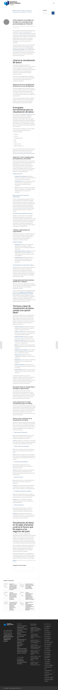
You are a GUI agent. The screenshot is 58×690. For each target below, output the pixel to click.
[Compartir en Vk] (28, 569)
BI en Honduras (47, 646)
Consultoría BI (20, 659)
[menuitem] (50, 3)
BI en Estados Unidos (48, 642)
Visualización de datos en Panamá (27, 26)
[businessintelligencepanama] (12, 3)
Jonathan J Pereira (16, 27)
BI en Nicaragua (48, 650)
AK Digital (17, 556)
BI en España (47, 640)
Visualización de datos (21, 560)
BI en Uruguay (47, 659)
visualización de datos (24, 33)
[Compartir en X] (17, 569)
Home (18, 647)
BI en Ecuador (47, 636)
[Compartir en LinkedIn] (22, 569)
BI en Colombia (47, 632)
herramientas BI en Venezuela (48, 675)
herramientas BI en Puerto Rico (48, 671)
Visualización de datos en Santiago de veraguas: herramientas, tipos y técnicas (35, 663)
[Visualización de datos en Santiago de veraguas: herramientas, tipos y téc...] (57, 345)
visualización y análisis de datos (49, 680)
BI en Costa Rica (48, 634)
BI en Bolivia (47, 628)
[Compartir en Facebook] (14, 569)
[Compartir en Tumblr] (25, 569)
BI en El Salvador (48, 638)
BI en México (47, 648)
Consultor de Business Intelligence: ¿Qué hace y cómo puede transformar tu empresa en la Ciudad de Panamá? (36, 646)
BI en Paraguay (47, 654)
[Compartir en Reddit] (31, 569)
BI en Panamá (47, 652)
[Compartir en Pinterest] (20, 569)
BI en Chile (47, 630)
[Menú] (53, 3)
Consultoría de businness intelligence (49, 664)
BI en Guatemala (48, 644)
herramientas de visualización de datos (26, 153)
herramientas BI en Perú (48, 668)
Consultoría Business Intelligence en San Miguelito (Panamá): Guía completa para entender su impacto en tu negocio (36, 629)
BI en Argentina (47, 626)
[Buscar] (50, 3)
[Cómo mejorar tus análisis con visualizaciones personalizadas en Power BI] (24, 14)
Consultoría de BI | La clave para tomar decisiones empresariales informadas (21, 642)
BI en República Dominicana (48, 657)
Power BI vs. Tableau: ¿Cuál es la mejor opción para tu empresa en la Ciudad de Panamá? (36, 658)
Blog (18, 638)
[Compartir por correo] (34, 569)
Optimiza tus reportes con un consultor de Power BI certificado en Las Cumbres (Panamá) (35, 652)
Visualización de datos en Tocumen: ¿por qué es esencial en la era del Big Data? (36, 641)
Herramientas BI (20, 660)
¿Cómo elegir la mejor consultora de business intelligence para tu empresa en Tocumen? (36, 636)
